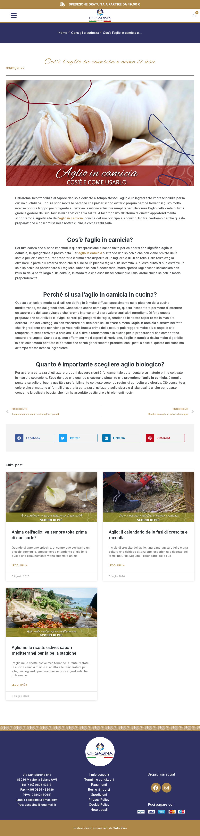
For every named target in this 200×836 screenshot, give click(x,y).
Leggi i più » (20, 565)
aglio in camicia (71, 218)
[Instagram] (166, 788)
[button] (34, 438)
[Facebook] (156, 788)
